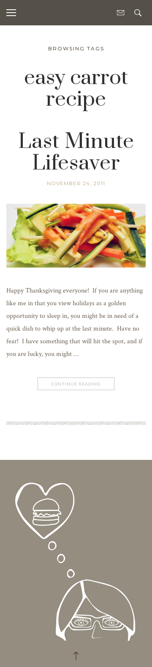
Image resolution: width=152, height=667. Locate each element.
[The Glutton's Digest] (76, 553)
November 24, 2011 (76, 183)
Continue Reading (76, 383)
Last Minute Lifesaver (76, 152)
